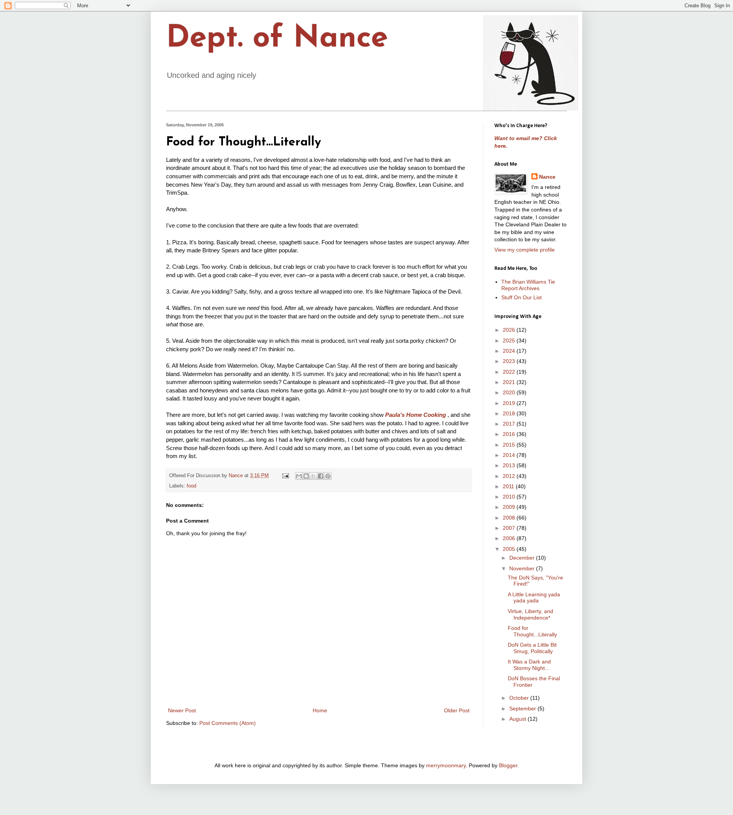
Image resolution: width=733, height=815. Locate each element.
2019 (510, 403)
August (518, 719)
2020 (510, 392)
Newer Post (182, 710)
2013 (510, 465)
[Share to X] (313, 476)
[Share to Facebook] (321, 476)
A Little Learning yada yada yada (534, 597)
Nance (547, 177)
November (522, 568)
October (519, 698)
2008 (510, 518)
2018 (510, 413)
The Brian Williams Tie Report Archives (528, 285)
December (522, 558)
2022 (510, 372)
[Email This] (299, 476)
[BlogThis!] (306, 476)
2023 (510, 361)
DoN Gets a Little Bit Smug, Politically (532, 648)
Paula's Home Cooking (415, 415)
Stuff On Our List (521, 297)
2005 (510, 549)
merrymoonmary (446, 765)
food (191, 486)
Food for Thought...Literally (532, 631)
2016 (510, 434)
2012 (510, 476)
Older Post (457, 710)
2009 (510, 507)
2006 (510, 538)
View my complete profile (524, 250)
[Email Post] (285, 475)
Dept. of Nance (277, 39)
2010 (510, 497)
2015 (510, 445)
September (523, 708)
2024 (510, 351)
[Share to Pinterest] (328, 476)
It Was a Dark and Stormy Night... (529, 664)
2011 (509, 486)
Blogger (508, 765)
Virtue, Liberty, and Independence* (530, 614)
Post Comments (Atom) (227, 723)
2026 (510, 330)
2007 (510, 528)
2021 (510, 382)
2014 (510, 455)
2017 (510, 424)
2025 (510, 340)
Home (320, 710)
